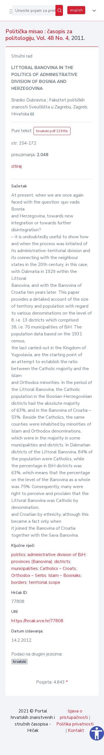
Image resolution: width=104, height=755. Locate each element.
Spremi (55, 747)
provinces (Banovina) (31, 561)
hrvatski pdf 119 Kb (52, 131)
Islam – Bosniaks (64, 575)
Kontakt (76, 730)
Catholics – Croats (58, 568)
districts (62, 561)
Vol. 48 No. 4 (52, 38)
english (76, 10)
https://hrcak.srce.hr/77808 (37, 621)
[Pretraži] (59, 10)
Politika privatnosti (75, 724)
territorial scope (44, 582)
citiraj (16, 166)
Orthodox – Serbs (28, 575)
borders (19, 582)
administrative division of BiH (56, 555)
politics (18, 555)
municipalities (24, 568)
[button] (93, 10)
